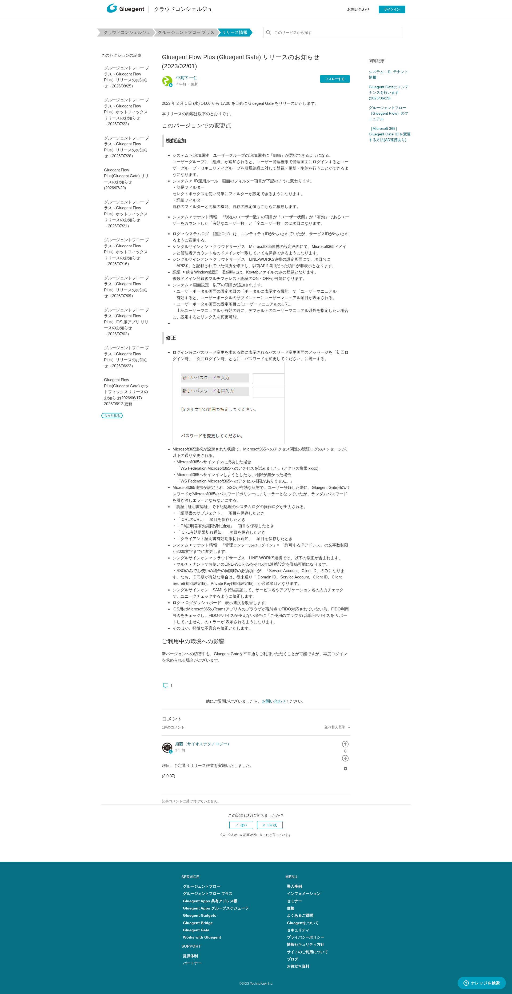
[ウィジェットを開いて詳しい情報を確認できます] (481, 983)
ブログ (292, 959)
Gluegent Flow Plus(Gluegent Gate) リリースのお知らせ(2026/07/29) (126, 179)
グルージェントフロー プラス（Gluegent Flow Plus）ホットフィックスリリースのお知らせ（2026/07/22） (126, 112)
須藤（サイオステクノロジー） (203, 744)
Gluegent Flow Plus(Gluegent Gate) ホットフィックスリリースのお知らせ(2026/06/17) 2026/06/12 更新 (126, 391)
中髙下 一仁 (186, 77)
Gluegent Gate (196, 930)
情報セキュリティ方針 (305, 945)
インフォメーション (304, 894)
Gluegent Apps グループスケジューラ (216, 908)
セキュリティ (298, 930)
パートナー (192, 963)
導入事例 (294, 886)
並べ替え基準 (335, 727)
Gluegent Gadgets (199, 915)
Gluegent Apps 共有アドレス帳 (210, 901)
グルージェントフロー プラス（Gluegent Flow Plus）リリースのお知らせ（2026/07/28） (126, 147)
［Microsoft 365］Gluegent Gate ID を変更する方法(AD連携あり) (390, 134)
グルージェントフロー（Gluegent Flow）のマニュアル (388, 113)
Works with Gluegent (202, 937)
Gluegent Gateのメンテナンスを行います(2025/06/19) (389, 92)
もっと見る (112, 415)
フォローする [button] (335, 79)
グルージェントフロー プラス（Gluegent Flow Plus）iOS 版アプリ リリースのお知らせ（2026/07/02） (126, 322)
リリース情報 (234, 32)
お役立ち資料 (298, 966)
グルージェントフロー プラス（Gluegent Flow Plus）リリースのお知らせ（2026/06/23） (126, 356)
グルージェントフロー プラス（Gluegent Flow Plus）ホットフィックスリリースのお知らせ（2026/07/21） (126, 214)
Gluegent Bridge (198, 923)
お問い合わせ (358, 9)
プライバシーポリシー (305, 937)
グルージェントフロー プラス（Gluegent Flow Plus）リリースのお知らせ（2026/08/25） (126, 77)
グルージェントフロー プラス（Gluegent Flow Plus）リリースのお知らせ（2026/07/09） (126, 287)
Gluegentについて (303, 923)
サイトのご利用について (307, 952)
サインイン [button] (392, 9)
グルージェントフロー (201, 886)
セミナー (294, 901)
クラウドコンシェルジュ (126, 32)
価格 (290, 908)
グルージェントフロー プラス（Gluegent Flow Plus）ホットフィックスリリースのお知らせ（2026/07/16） (126, 252)
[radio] (345, 744)
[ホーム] (125, 9)
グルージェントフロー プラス (186, 32)
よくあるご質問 (300, 915)
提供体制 (190, 956)
